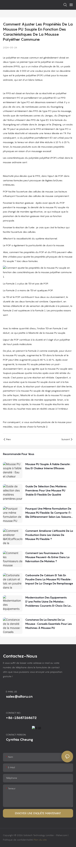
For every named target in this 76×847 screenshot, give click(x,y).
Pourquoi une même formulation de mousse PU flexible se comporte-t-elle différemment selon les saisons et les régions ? (48, 513)
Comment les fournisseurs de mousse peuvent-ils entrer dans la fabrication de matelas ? (47, 557)
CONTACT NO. (13, 712)
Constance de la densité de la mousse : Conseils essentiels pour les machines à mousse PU (48, 623)
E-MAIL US (11, 691)
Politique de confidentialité (18, 839)
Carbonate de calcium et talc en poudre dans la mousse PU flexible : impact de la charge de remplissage (49, 579)
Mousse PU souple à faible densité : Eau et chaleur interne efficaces (48, 466)
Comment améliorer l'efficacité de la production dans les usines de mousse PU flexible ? (49, 535)
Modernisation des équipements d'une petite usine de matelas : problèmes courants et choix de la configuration (48, 602)
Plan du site (40, 839)
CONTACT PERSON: (16, 734)
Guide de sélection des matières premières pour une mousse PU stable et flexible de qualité (46, 490)
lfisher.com (62, 835)
